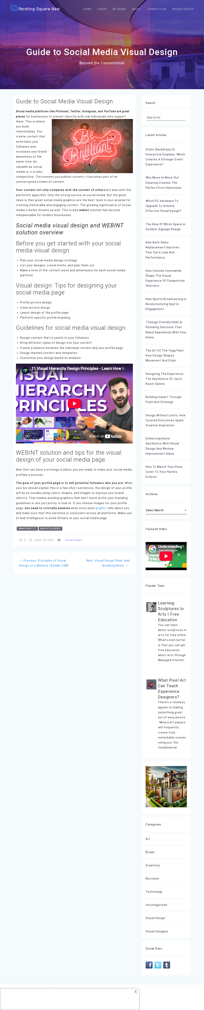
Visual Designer (157, 931)
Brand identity (27, 528)
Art (148, 838)
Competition (156, 9)
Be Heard (119, 9)
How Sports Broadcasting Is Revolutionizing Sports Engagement (166, 304)
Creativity (153, 865)
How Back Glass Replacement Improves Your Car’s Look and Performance (162, 250)
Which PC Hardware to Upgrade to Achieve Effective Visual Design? (163, 205)
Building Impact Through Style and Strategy (163, 399)
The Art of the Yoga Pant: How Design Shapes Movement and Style (165, 355)
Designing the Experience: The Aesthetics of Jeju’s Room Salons (165, 378)
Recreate (152, 878)
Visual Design (73, 540)
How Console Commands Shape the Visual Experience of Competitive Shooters (165, 278)
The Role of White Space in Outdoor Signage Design (165, 227)
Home (87, 9)
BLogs (150, 852)
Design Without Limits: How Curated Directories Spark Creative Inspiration (166, 420)
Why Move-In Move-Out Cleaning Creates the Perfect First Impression (164, 182)
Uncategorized (156, 904)
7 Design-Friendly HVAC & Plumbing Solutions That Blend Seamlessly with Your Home (166, 330)
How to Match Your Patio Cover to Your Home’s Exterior (164, 471)
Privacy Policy (183, 9)
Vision (102, 9)
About (136, 9)
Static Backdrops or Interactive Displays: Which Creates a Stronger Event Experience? (165, 157)
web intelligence (50, 528)
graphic (101, 508)
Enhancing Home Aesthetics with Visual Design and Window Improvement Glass (162, 446)
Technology (154, 891)
